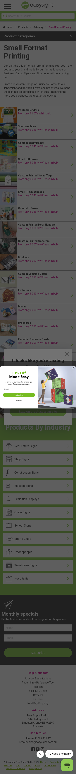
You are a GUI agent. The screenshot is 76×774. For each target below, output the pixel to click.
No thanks (19, 400)
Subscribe (19, 395)
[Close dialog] (74, 368)
